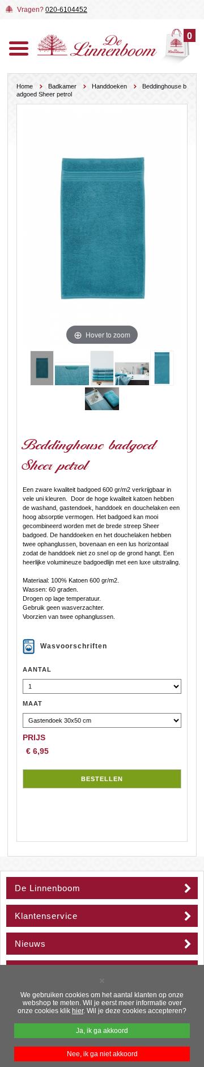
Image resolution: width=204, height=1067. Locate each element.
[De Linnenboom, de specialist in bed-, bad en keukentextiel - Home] (97, 53)
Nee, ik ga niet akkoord (102, 1054)
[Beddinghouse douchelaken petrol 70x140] (162, 368)
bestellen (102, 778)
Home (24, 86)
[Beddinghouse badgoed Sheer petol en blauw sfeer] (132, 373)
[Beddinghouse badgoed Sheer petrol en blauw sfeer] (102, 398)
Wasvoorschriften (73, 646)
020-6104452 (66, 10)
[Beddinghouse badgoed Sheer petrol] (42, 368)
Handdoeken (109, 86)
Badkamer (62, 86)
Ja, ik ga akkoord (102, 1031)
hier (77, 1011)
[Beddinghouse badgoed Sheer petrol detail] (72, 373)
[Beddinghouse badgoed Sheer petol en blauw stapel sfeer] (102, 368)
